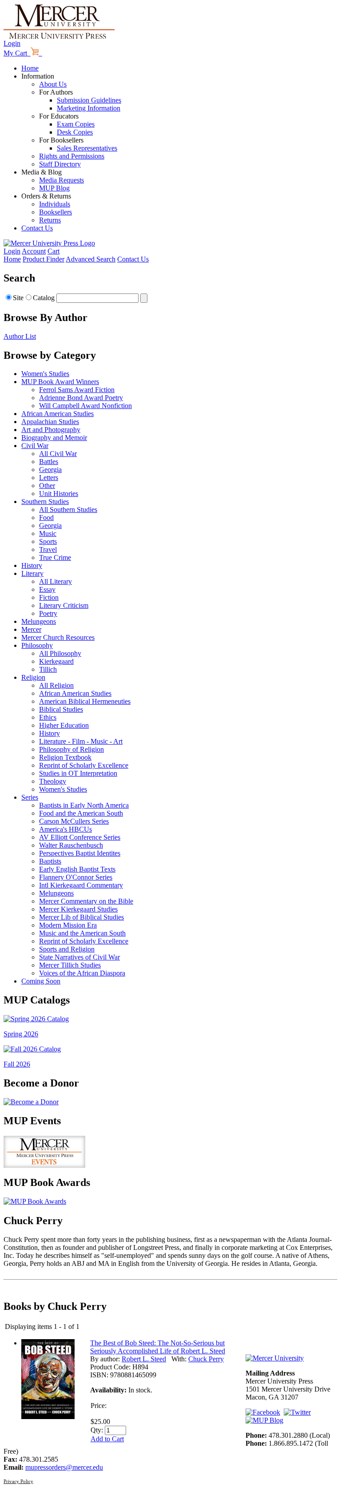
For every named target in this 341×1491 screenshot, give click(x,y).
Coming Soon (40, 981)
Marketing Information (88, 108)
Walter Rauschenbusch (71, 845)
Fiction (49, 597)
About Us (53, 84)
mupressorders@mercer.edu (64, 1467)
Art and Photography (50, 429)
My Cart (17, 53)
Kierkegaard (56, 661)
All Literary (55, 581)
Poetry (48, 613)
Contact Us (37, 228)
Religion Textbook (65, 757)
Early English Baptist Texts (77, 869)
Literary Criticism (63, 605)
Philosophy (37, 645)
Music (47, 533)
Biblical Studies (61, 709)
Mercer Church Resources (58, 637)
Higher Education (64, 725)
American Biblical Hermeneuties (85, 701)
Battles (48, 461)
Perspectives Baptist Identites (79, 853)
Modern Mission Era (68, 925)
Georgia (50, 469)
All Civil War (58, 453)
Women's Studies (45, 373)
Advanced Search (90, 259)
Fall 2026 (17, 1064)
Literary (32, 573)
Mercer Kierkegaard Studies (78, 909)
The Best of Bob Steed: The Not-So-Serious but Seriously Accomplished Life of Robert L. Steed (157, 1347)
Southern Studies (45, 501)
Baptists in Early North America (84, 805)
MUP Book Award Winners (60, 381)
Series (29, 797)
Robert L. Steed (144, 1359)
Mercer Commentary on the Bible (86, 901)
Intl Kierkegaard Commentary (81, 885)
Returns (50, 220)
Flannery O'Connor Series (75, 877)
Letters (48, 477)
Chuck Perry (206, 1359)
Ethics (47, 717)
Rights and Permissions (71, 156)
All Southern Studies (68, 509)
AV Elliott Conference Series (79, 837)
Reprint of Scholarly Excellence (83, 765)
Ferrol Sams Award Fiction (77, 389)
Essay (47, 589)
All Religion (56, 685)
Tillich (48, 669)
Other (47, 485)
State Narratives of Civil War (79, 957)
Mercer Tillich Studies (70, 965)
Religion (33, 677)
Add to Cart (107, 1439)
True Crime (55, 557)
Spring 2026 (21, 1034)
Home (30, 68)
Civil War (34, 445)
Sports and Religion (67, 949)
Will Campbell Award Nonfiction (85, 405)
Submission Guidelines (89, 100)
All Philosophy (60, 653)
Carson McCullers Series (74, 821)
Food (46, 517)
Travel (48, 549)
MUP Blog (54, 188)
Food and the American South (81, 813)
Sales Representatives (87, 148)
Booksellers (55, 212)
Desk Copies (75, 132)
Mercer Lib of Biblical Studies (81, 917)
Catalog (44, 297)
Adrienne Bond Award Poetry (81, 397)
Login (12, 43)
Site (18, 297)
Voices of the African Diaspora (82, 973)
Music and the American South (82, 933)
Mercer (31, 629)
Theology (52, 781)
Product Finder (43, 259)
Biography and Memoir (54, 437)
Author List (20, 336)
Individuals (54, 204)
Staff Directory (60, 164)
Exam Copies (76, 124)
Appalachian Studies (50, 421)
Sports (48, 541)
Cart (53, 251)
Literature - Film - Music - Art (81, 741)
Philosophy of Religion (71, 749)
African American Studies (57, 413)
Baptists (50, 861)
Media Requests (61, 180)
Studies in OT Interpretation (78, 773)
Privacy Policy (18, 1481)
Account (34, 251)
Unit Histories (58, 493)
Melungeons (38, 621)
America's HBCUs (65, 829)
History (31, 565)
